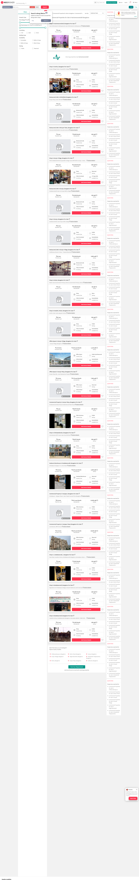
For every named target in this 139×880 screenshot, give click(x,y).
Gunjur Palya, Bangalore (75, 660)
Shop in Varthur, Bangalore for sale (59, 66)
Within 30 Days (24, 43)
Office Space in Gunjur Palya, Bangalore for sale (62, 371)
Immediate (23, 40)
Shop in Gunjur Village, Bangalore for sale (60, 158)
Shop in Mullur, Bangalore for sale (58, 280)
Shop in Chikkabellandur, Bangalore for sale (61, 432)
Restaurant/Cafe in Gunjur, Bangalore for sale (62, 188)
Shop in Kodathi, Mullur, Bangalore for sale (61, 310)
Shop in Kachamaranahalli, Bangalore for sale (62, 23)
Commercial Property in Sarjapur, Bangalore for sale (63, 493)
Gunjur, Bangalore (92, 654)
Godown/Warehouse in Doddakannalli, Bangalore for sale (65, 463)
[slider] (20, 22)
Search (45, 7)
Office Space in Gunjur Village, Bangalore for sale (62, 341)
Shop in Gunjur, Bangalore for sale (58, 219)
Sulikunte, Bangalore (93, 660)
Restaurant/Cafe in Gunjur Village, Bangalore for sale (64, 249)
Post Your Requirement (76, 667)
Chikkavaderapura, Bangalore (58, 654)
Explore (45, 20)
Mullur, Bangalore (55, 660)
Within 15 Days (37, 40)
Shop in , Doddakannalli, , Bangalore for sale (61, 554)
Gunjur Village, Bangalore (57, 656)
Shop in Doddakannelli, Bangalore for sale (61, 585)
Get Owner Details (86, 48)
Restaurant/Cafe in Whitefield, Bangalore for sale (62, 97)
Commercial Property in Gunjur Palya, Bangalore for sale (64, 402)
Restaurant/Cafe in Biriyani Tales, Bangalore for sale (63, 127)
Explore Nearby (86, 26)
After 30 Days (37, 43)
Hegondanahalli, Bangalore (76, 656)
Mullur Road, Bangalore (75, 654)
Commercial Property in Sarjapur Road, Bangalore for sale (65, 524)
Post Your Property (111, 2)
